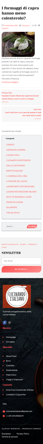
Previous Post (20, 96)
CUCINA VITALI (13, 155)
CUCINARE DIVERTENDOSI (18, 160)
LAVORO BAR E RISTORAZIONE (20, 186)
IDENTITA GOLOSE (14, 171)
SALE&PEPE (11, 207)
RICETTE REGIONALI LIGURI (18, 197)
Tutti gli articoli (13, 213)
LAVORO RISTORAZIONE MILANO (21, 192)
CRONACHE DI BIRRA (15, 150)
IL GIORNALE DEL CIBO (16, 176)
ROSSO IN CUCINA (14, 202)
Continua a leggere (10, 82)
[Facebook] (5, 322)
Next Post (23, 113)
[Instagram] (9, 322)
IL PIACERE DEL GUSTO (16, 181)
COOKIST (5, 29)
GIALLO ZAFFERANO (15, 165)
